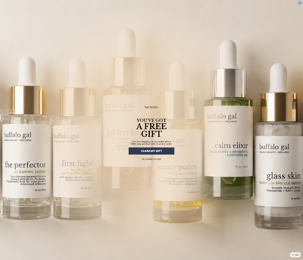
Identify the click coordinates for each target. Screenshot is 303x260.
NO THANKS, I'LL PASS (151, 159)
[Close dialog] (300, 3)
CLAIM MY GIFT (151, 151)
